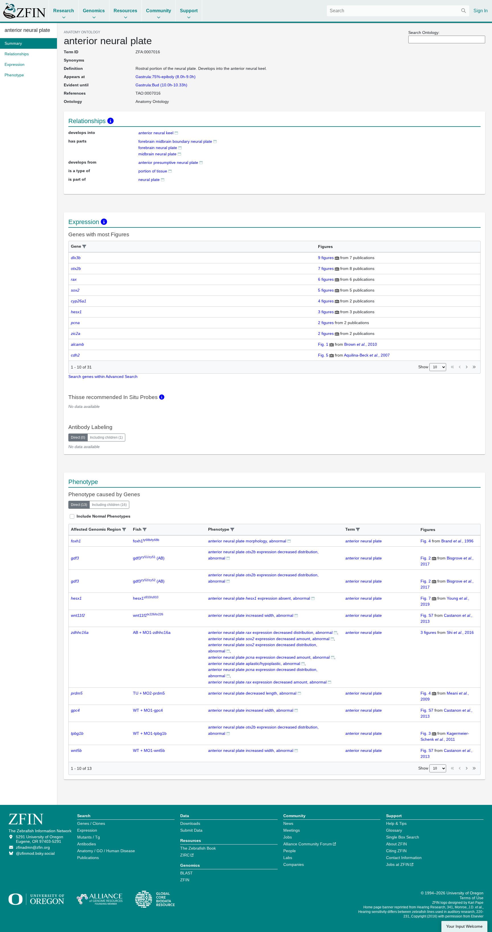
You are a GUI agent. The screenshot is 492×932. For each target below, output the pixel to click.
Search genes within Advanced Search (103, 376)
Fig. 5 (323, 355)
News (288, 823)
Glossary (394, 830)
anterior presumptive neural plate (168, 162)
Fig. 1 (323, 344)
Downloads (190, 823)
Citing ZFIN (396, 850)
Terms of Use (471, 898)
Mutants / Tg (88, 837)
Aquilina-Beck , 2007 (367, 355)
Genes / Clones (91, 823)
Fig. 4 (426, 541)
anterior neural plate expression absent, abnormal (259, 598)
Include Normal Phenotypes (103, 516)
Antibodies (86, 844)
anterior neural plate (27, 30)
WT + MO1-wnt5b (149, 750)
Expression (87, 830)
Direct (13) (79, 505)
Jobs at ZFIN (397, 864)
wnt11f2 (148, 615)
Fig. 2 (426, 558)
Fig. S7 (427, 615)
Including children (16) (109, 505)
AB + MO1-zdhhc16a (152, 632)
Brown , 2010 (360, 344)
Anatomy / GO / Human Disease (106, 850)
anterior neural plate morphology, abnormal (247, 541)
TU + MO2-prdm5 (149, 693)
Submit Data (191, 830)
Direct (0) (78, 437)
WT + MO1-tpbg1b (150, 733)
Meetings (291, 830)
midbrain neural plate (157, 154)
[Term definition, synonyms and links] (176, 133)
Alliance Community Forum (307, 844)
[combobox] (398, 10)
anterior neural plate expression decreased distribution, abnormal (270, 632)
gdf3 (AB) (149, 558)
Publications (88, 857)
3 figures (326, 312)
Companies (293, 864)
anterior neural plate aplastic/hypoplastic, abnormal (254, 663)
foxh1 (146, 541)
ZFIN (184, 880)
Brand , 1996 (457, 541)
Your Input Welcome (464, 926)
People (289, 850)
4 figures (326, 301)
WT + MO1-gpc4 (148, 710)
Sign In (480, 10)
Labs (287, 857)
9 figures (326, 257)
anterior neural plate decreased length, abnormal (252, 693)
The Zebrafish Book (198, 848)
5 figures (326, 290)
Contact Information (404, 857)
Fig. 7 (426, 598)
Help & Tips (396, 823)
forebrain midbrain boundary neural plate (175, 141)
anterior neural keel (155, 133)
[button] (84, 247)
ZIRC (185, 855)
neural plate (149, 179)
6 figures (326, 279)
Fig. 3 (426, 733)
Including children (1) (106, 437)
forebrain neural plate (157, 147)
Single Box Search (402, 837)
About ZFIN (396, 844)
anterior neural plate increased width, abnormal (250, 615)
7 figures (326, 268)
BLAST (186, 873)
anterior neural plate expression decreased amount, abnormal (268, 638)
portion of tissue (152, 171)
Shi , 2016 (460, 632)
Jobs (287, 837)
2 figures (326, 322)
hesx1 (145, 598)
